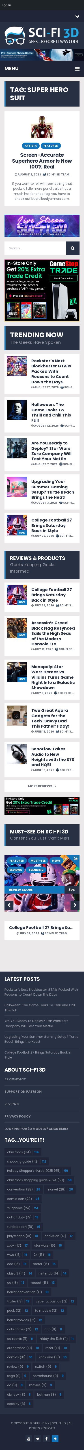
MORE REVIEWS (40, 786)
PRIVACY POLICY (17, 1116)
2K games (22, 1208)
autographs (23, 1348)
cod (16, 1264)
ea (15, 1282)
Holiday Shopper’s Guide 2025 (37, 1170)
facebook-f (46, 1438)
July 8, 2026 (43, 693)
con (53, 1329)
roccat (43, 1282)
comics (19, 1357)
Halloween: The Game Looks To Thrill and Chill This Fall (51, 412)
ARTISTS (31, 146)
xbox (17, 1245)
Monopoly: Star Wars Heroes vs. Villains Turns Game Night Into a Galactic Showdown (53, 677)
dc (15, 1385)
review (18, 1366)
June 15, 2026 (44, 731)
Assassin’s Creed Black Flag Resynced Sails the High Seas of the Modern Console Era (53, 633)
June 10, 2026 (44, 770)
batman (49, 1394)
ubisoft (19, 1273)
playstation (22, 1236)
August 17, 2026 (46, 387)
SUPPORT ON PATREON (23, 1091)
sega (16, 1376)
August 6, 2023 (29, 174)
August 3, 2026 (46, 503)
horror (44, 1264)
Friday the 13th (56, 1338)
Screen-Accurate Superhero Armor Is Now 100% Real (42, 161)
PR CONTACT (15, 1079)
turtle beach (23, 1227)
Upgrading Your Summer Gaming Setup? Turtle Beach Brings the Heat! (52, 489)
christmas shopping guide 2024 (39, 1180)
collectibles (22, 1329)
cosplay (19, 1404)
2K (42, 1254)
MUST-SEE (38, 861)
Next (75, 905)
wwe (17, 1254)
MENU (11, 68)
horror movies (24, 1320)
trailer (18, 1301)
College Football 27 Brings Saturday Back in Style (51, 525)
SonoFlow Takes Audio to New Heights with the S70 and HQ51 (52, 756)
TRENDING (36, 870)
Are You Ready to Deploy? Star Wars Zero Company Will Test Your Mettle (51, 451)
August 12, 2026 (46, 426)
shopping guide (26, 1161)
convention (23, 1189)
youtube (29, 1438)
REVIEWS (15, 870)
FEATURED (50, 146)
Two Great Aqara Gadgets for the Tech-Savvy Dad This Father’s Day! (50, 718)
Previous (8, 905)
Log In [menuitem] (6, 5)
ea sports (20, 1338)
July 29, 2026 (44, 536)
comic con (23, 1199)
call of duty (22, 1217)
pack (17, 1310)
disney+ (19, 1394)
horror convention (28, 1292)
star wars (48, 1245)
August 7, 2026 (46, 464)
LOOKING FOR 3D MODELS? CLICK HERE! (36, 1128)
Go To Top (55, 1438)
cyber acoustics (55, 1301)
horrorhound (48, 1376)
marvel (60, 1189)
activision (59, 1236)
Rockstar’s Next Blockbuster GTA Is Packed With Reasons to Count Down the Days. (51, 371)
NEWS (56, 861)
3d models (49, 1310)
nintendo (53, 1273)
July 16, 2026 (43, 649)
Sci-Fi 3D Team (57, 174)
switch (46, 1366)
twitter (37, 1438)
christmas (23, 1152)
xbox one (53, 1357)
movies (40, 1385)
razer (56, 1348)
